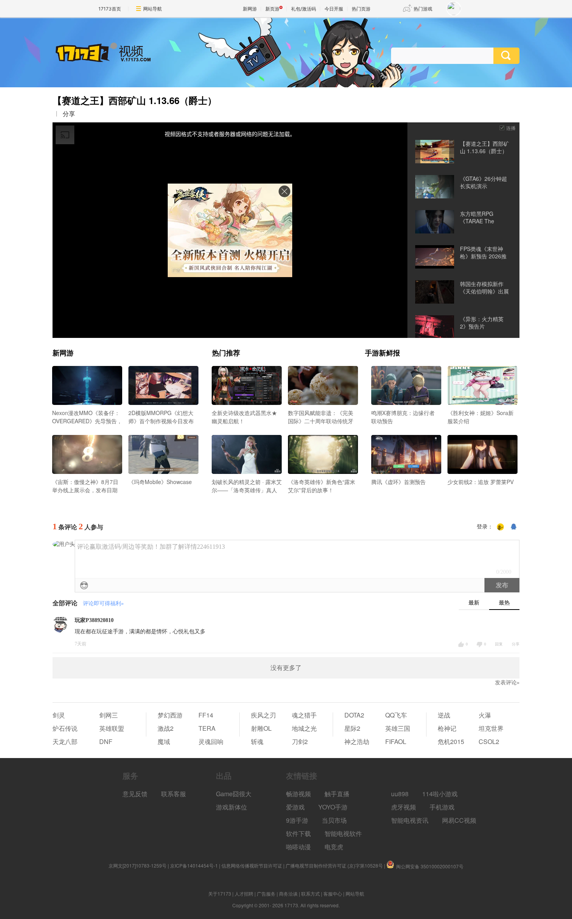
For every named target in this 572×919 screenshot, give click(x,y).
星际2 (352, 728)
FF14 (205, 714)
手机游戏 (442, 806)
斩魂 (257, 741)
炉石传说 (65, 728)
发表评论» (507, 683)
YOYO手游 (332, 806)
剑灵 (59, 714)
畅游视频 (298, 793)
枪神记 (447, 728)
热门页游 (361, 9)
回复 (499, 644)
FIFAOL (395, 741)
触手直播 (337, 793)
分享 (69, 113)
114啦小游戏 (440, 793)
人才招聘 (244, 893)
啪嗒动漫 (298, 846)
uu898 (400, 793)
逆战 (444, 714)
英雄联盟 (111, 728)
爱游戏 (295, 806)
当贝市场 (334, 820)
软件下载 (298, 833)
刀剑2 (300, 741)
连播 (511, 127)
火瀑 (485, 714)
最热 (504, 603)
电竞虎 (334, 846)
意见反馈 (135, 793)
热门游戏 (423, 9)
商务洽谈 (288, 893)
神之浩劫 (356, 741)
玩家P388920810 (94, 620)
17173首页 (109, 9)
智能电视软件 (343, 833)
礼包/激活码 (303, 9)
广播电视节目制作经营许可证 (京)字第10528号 (334, 865)
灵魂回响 (210, 741)
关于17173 (219, 893)
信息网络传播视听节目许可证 (251, 865)
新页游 (272, 9)
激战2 (166, 728)
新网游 (250, 9)
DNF (105, 741)
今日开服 (334, 9)
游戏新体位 (231, 806)
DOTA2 (354, 714)
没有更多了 (286, 668)
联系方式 (310, 893)
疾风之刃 (263, 714)
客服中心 (332, 893)
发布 (502, 585)
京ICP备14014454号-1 (194, 865)
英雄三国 (397, 728)
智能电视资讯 (409, 820)
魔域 (164, 741)
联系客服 (173, 793)
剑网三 (108, 714)
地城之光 (304, 728)
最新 (473, 603)
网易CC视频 (459, 820)
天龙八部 (65, 741)
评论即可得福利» (103, 603)
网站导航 (152, 9)
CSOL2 (489, 741)
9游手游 (297, 820)
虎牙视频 (403, 806)
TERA (207, 728)
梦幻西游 (170, 714)
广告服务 (266, 893)
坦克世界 (491, 728)
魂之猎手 (304, 714)
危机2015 (451, 741)
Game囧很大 (233, 793)
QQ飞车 (396, 714)
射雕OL (261, 728)
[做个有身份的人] (500, 527)
